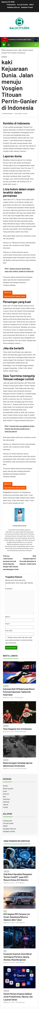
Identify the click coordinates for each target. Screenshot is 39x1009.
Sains (5, 950)
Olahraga (4, 56)
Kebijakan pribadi (27, 7)
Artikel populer (8, 789)
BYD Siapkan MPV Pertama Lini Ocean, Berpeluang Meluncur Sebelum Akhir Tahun (17, 917)
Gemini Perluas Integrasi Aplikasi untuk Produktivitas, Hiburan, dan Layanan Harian (18, 996)
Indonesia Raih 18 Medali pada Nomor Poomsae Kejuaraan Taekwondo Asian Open (19, 692)
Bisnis (5, 911)
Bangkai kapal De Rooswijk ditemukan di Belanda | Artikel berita (28, 560)
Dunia (5, 791)
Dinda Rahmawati (8, 113)
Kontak (5, 807)
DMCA (31, 4)
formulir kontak (22, 4)
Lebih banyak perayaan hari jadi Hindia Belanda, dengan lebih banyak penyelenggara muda (10, 562)
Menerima (7, 292)
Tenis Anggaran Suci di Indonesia (17, 729)
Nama (7, 617)
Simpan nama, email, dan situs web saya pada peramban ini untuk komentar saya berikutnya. (18, 640)
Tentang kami (11, 4)
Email (7, 624)
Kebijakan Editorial (13, 7)
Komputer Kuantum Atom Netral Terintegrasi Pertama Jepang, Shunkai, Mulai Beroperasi (18, 957)
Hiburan (5, 805)
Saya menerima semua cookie (14, 296)
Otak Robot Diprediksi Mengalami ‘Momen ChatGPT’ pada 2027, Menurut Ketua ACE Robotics (18, 877)
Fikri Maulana (19, 697)
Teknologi (6, 799)
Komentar (9, 589)
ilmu (4, 797)
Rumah (5, 786)
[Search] (35, 45)
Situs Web (8, 631)
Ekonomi (6, 794)
